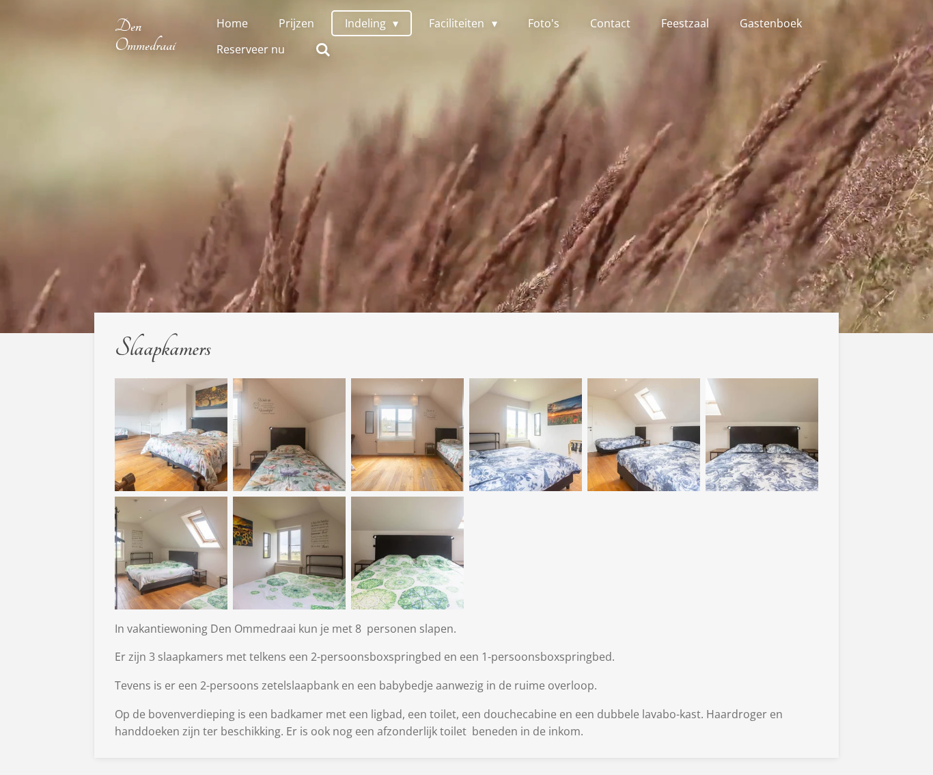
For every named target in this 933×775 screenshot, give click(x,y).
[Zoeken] (323, 49)
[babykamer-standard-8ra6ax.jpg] (407, 435)
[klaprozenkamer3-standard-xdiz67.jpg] (762, 435)
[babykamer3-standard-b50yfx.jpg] (289, 435)
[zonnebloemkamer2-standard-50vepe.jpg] (289, 553)
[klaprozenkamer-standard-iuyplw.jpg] (525, 435)
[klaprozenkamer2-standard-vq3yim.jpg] (644, 435)
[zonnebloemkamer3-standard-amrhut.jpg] (407, 553)
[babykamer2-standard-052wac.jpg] (171, 435)
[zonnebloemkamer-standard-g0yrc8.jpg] (171, 553)
